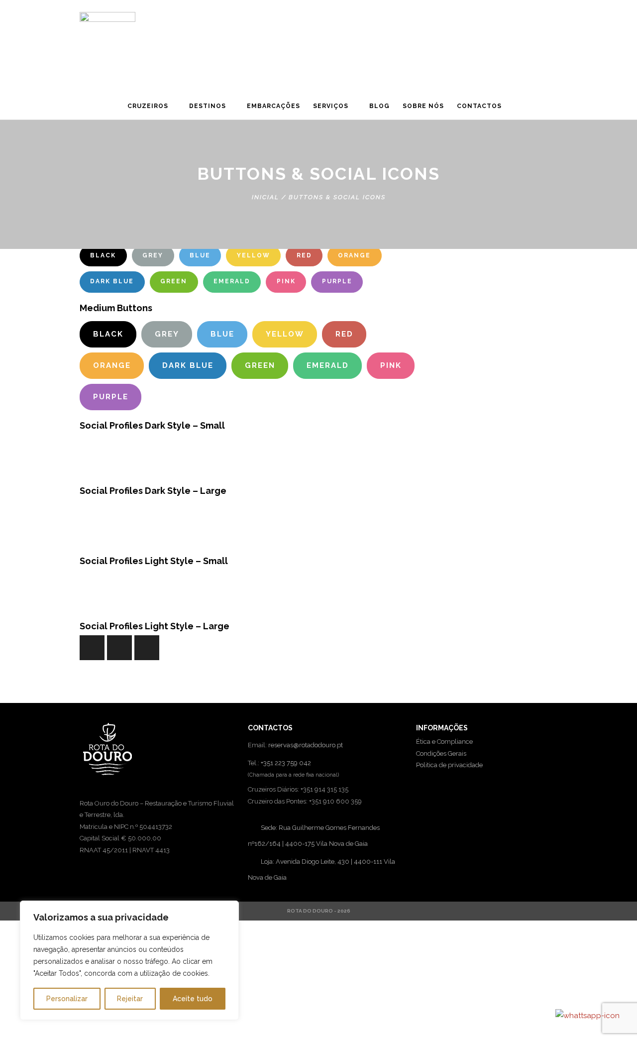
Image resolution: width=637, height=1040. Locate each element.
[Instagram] (549, 109)
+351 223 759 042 (286, 763)
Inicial (265, 197)
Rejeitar (130, 999)
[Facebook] (90, 445)
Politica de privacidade (449, 765)
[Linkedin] (533, 109)
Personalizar (67, 999)
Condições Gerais (441, 753)
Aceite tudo (192, 999)
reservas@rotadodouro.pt (305, 745)
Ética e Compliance (444, 741)
